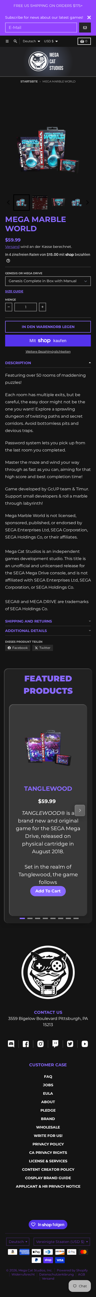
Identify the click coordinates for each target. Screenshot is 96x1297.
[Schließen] (89, 17)
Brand (48, 1118)
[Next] (80, 810)
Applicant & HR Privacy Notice (48, 1186)
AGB (81, 1274)
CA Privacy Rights (48, 1152)
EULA (48, 1093)
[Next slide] (87, 202)
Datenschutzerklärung (56, 1274)
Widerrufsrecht (23, 1274)
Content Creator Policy (48, 1169)
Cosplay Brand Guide (48, 1178)
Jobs (48, 1085)
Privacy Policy (48, 1144)
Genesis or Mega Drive (23, 273)
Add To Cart (48, 891)
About (48, 1102)
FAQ (48, 1076)
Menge (10, 299)
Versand (12, 246)
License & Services (48, 1161)
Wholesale (48, 1127)
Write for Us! (48, 1135)
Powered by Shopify (72, 1270)
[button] (21, 202)
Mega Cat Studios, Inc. (35, 1270)
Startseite (28, 81)
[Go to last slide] (8, 202)
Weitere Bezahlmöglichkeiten (48, 351)
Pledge (48, 1110)
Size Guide (14, 291)
